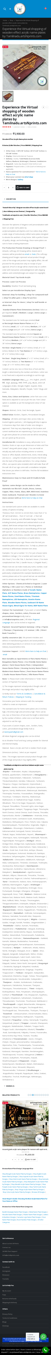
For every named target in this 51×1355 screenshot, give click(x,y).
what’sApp (29, 177)
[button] (29, 1095)
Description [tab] (11, 199)
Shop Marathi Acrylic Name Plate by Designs (26, 1184)
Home (5, 20)
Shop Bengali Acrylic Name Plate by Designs (17, 1174)
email (27, 254)
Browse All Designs (38, 1192)
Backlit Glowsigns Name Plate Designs (15, 1212)
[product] (25, 1123)
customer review (18, 127)
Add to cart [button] (31, 1159)
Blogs (4, 1322)
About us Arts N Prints (10, 1243)
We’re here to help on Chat (32, 498)
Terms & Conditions (24, 694)
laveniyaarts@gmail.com (13, 732)
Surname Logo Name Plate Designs (29, 1217)
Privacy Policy (7, 1314)
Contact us (6, 1247)
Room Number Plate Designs (26, 1220)
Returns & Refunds (9, 1299)
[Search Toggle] (4, 9)
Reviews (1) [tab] (10, 1086)
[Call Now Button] (45, 1350)
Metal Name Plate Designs (38, 1212)
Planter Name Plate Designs (32, 1215)
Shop (11, 20)
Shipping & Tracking (23, 697)
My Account (6, 1291)
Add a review (32, 127)
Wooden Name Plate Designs (12, 1215)
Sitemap (5, 1326)
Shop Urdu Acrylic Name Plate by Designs (16, 1192)
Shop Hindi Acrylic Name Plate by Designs (23, 1179)
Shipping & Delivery (9, 1302)
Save (6, 47)
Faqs (4, 1295)
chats (34, 254)
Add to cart (24, 187)
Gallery (20, 179)
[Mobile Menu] (10, 9)
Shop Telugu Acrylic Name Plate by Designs (29, 1190)
